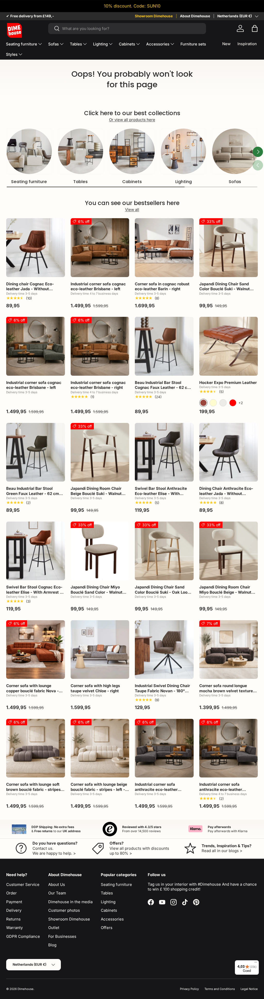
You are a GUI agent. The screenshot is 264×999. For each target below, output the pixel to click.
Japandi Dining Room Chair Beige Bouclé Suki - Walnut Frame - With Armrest (96, 493)
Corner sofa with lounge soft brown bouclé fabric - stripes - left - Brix (34, 789)
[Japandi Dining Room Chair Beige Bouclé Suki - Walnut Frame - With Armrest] (100, 452)
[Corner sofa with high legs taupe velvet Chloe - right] (100, 649)
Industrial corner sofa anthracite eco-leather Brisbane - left (156, 789)
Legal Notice (249, 989)
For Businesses (62, 936)
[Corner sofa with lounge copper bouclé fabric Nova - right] (35, 649)
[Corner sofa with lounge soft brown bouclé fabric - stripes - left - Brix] (35, 748)
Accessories (112, 919)
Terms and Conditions (219, 989)
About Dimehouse (195, 16)
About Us (56, 884)
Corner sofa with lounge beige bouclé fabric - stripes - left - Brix (99, 789)
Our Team (57, 893)
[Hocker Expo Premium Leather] (228, 346)
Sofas (235, 182)
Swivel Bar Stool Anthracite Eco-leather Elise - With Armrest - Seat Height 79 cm (162, 493)
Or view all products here (132, 119)
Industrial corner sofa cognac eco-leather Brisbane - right (98, 385)
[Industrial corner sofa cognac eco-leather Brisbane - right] (100, 346)
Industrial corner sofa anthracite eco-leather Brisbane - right (220, 789)
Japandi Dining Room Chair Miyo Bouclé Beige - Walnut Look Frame (225, 592)
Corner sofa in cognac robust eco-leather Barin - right (162, 286)
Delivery (13, 910)
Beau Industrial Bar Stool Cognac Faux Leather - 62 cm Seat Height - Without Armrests (163, 390)
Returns (13, 919)
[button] (254, 28)
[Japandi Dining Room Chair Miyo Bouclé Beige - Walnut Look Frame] (228, 551)
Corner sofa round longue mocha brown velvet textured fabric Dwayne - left (227, 690)
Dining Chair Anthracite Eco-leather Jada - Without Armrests (226, 493)
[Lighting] (183, 151)
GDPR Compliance (23, 936)
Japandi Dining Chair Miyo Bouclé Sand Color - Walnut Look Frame (96, 592)
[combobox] (127, 28)
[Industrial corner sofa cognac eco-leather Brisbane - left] (100, 247)
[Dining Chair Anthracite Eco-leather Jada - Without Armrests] (228, 452)
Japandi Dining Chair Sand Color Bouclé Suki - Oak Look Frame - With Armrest (162, 592)
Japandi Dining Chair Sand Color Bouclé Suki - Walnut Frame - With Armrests (224, 288)
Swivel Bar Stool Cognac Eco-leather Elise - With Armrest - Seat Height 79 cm (34, 592)
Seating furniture (29, 182)
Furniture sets (193, 44)
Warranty (14, 927)
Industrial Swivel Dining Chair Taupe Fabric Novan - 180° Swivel (162, 690)
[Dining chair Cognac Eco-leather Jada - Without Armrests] (35, 247)
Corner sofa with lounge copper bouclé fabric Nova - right (32, 690)
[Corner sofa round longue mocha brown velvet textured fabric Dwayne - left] (228, 649)
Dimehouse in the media (70, 901)
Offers (106, 927)
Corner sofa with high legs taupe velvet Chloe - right (95, 688)
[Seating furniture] (29, 151)
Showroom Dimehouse (154, 16)
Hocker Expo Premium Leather (228, 382)
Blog (52, 944)
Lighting (183, 182)
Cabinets (132, 182)
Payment (14, 901)
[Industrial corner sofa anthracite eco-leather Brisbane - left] (164, 748)
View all (132, 209)
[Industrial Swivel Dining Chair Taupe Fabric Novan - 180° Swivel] (164, 649)
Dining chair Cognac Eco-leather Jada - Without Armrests (30, 288)
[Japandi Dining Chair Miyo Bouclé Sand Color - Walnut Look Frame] (100, 551)
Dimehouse (26, 989)
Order (11, 893)
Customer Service (22, 884)
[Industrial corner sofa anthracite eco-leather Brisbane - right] (228, 748)
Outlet (53, 927)
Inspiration (247, 43)
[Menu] (256, 963)
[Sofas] (235, 151)
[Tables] (80, 151)
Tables (80, 182)
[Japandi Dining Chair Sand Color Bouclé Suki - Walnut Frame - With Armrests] (228, 247)
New (226, 43)
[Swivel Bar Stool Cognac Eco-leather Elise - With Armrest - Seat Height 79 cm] (35, 551)
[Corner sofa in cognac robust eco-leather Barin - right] (164, 247)
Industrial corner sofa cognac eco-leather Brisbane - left (98, 286)
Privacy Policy (189, 989)
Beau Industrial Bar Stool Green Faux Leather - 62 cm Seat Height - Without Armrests (32, 496)
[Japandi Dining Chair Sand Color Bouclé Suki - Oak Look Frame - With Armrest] (164, 551)
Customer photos (64, 910)
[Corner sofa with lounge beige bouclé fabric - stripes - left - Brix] (100, 748)
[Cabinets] (132, 151)
